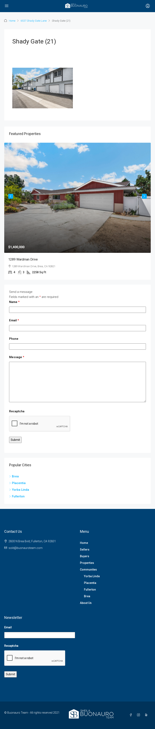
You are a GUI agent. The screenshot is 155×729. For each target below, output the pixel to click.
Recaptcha (16, 411)
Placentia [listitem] (19, 483)
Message (16, 357)
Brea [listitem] (15, 476)
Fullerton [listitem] (18, 496)
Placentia (90, 582)
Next (144, 196)
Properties (87, 562)
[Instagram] (139, 715)
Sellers (84, 549)
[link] (77, 198)
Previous (10, 196)
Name (14, 302)
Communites (88, 569)
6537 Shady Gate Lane (34, 20)
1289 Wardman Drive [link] (23, 259)
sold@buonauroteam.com (25, 548)
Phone (13, 339)
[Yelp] (147, 715)
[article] (77, 211)
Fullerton (90, 589)
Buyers (84, 556)
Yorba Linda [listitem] (20, 490)
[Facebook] (131, 715)
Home (12, 20)
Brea (87, 596)
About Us (86, 603)
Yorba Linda (92, 576)
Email (14, 320)
